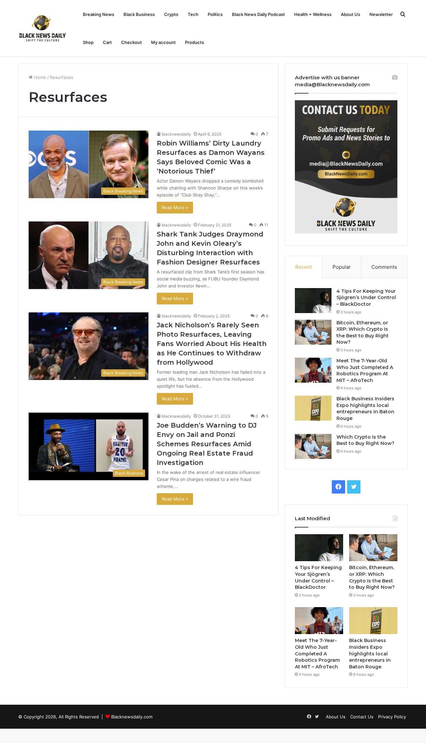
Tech (193, 14)
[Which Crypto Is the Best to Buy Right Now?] (313, 446)
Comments (384, 267)
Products (194, 42)
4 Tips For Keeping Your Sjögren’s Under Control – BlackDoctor (366, 297)
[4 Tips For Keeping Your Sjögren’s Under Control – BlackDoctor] (313, 300)
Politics (215, 14)
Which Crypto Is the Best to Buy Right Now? (365, 440)
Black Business (139, 14)
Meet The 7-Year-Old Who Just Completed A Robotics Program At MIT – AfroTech (364, 370)
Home (39, 77)
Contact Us (361, 716)
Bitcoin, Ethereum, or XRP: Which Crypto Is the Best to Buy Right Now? (362, 332)
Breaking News (98, 14)
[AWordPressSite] (42, 28)
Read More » (175, 207)
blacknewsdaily (176, 134)
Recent (303, 267)
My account (163, 42)
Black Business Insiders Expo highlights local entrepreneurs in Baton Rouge (365, 408)
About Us (350, 14)
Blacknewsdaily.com (131, 716)
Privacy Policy (392, 716)
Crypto (171, 14)
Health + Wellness (312, 14)
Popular (341, 267)
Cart (107, 42)
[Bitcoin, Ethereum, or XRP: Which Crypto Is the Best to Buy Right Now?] (313, 332)
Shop (88, 42)
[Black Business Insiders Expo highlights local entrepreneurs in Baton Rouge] (313, 408)
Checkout (131, 42)
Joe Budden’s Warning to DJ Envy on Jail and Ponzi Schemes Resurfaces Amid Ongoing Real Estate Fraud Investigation (207, 444)
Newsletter (381, 14)
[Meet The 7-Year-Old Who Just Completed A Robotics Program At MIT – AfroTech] (313, 370)
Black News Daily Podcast (258, 14)
